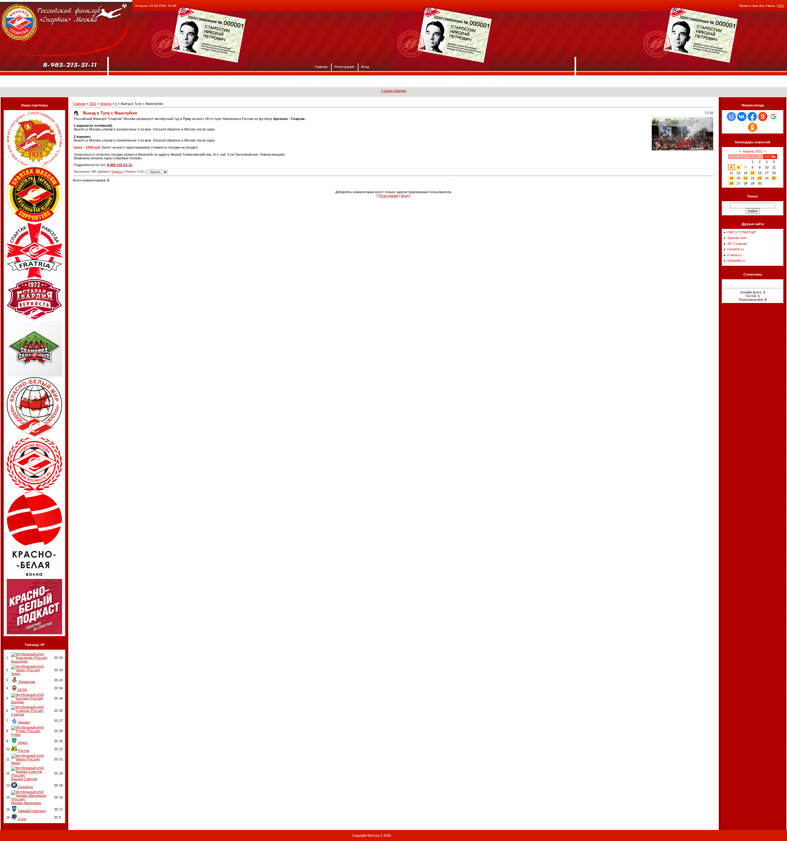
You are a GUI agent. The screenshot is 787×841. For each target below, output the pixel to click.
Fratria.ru (734, 255)
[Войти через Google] (773, 117)
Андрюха (117, 171)
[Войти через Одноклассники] (752, 127)
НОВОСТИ (317, 81)
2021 (93, 104)
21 (745, 178)
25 (774, 178)
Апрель (106, 104)
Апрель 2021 (752, 151)
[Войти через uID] (731, 116)
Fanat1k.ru (735, 249)
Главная (321, 66)
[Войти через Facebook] (752, 116)
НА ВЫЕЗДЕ (380, 81)
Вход (365, 66)
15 (752, 173)
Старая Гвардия (393, 91)
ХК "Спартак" (737, 243)
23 (759, 178)
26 (731, 183)
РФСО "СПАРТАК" (741, 232)
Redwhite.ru (736, 260)
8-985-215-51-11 (119, 165)
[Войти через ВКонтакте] (741, 116)
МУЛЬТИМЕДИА (449, 81)
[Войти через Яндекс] (762, 116)
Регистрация (344, 66)
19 (731, 178)
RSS (780, 5)
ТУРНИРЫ (413, 81)
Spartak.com (736, 238)
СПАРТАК (347, 81)
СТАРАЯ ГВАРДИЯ (493, 81)
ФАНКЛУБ (286, 81)
